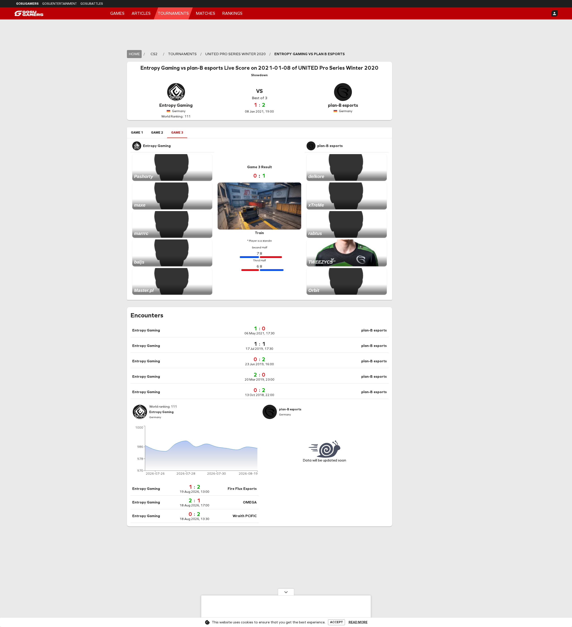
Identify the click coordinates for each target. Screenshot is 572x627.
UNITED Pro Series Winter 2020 (338, 68)
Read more (358, 622)
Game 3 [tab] (177, 132)
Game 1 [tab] (137, 132)
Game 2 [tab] (157, 132)
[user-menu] (554, 13)
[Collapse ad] (286, 592)
